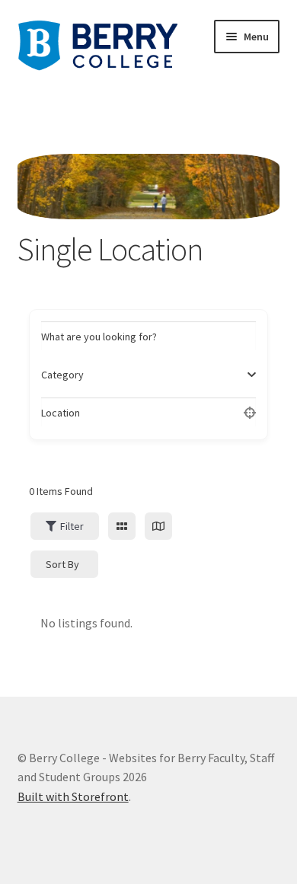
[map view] (158, 526)
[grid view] (122, 526)
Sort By (62, 564)
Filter (72, 526)
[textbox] (62, 374)
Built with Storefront (73, 796)
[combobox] (143, 374)
